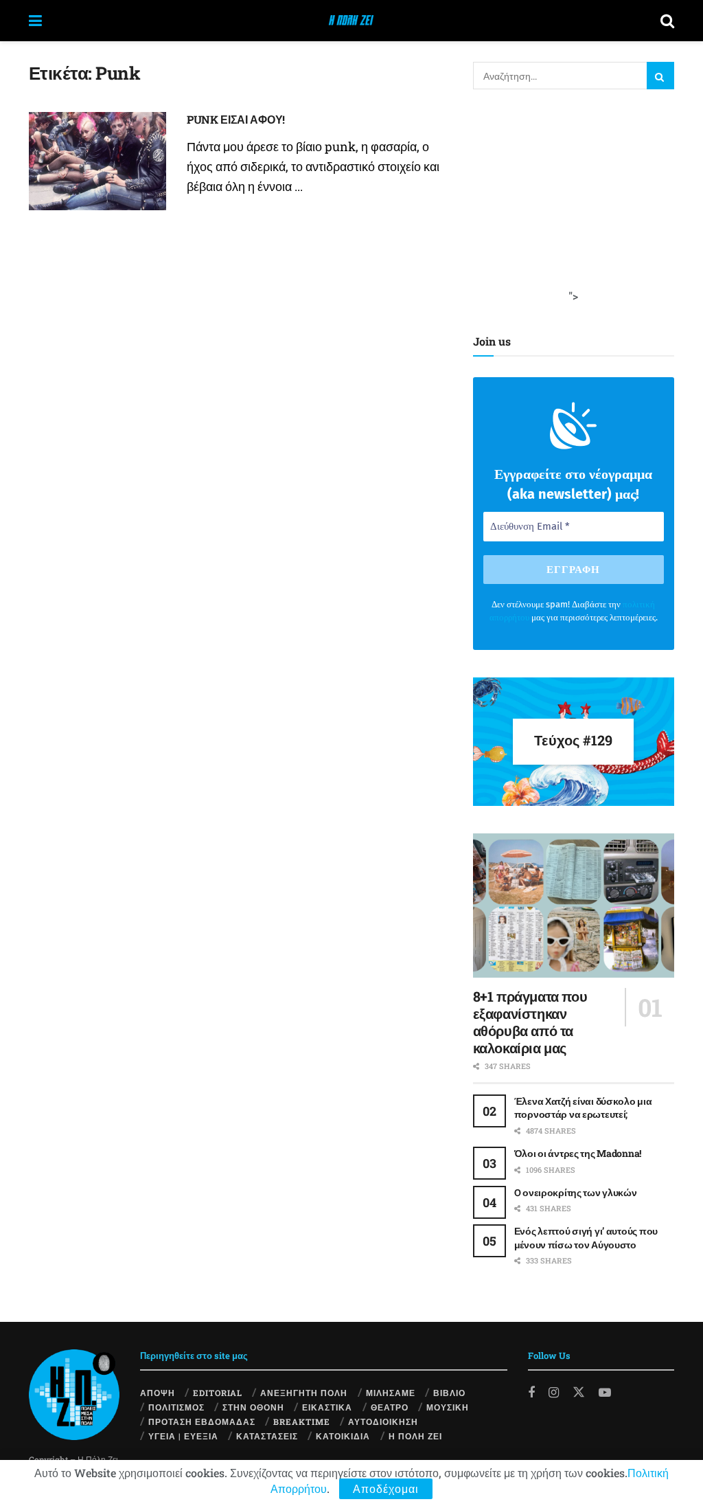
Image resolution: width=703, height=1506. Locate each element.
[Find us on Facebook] (531, 1392)
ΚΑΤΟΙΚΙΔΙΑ (343, 1435)
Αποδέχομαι (386, 1488)
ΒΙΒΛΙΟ (449, 1392)
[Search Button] (667, 20)
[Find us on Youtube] (605, 1392)
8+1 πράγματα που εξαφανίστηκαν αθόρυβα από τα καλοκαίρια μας (530, 1022)
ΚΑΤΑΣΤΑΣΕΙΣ (267, 1435)
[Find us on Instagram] (554, 1392)
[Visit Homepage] (351, 20)
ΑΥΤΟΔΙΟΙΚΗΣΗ (383, 1421)
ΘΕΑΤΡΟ (389, 1407)
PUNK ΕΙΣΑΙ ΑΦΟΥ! (236, 119)
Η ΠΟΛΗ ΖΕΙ (415, 1435)
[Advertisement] (576, 203)
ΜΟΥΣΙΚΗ (447, 1407)
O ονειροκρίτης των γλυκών (575, 1192)
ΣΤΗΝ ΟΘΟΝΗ (253, 1407)
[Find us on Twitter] (579, 1391)
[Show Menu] (35, 20)
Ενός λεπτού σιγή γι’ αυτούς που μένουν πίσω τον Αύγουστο (586, 1237)
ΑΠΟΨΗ (157, 1392)
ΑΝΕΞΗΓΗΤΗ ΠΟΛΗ (303, 1392)
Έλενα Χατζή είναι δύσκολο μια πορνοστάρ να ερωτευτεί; (583, 1107)
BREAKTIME (301, 1421)
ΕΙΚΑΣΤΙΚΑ (327, 1407)
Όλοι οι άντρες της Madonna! (577, 1153)
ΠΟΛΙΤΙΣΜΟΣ (176, 1407)
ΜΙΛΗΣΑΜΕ (390, 1392)
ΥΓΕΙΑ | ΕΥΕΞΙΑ (183, 1435)
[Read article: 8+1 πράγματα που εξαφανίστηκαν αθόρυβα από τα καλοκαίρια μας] (573, 905)
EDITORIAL (217, 1392)
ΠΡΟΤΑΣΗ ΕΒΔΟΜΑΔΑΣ (201, 1421)
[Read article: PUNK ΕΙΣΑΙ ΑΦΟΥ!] (97, 161)
